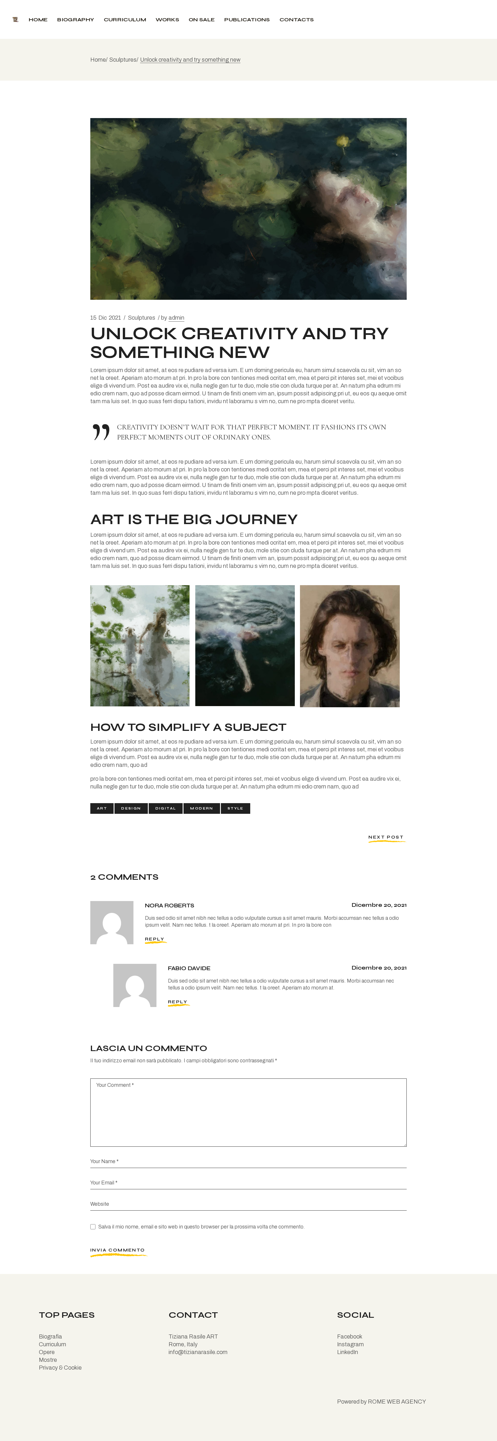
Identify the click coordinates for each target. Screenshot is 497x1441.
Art (102, 808)
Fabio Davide (189, 968)
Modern (201, 808)
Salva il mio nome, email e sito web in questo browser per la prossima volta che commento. (201, 1227)
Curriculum (52, 1344)
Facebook (349, 1336)
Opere (47, 1352)
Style (236, 808)
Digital (165, 808)
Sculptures (123, 59)
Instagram (350, 1344)
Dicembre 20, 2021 (379, 905)
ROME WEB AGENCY (397, 1401)
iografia (52, 1336)
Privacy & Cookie (60, 1367)
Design (131, 808)
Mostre (48, 1360)
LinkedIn (347, 1352)
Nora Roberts (169, 905)
